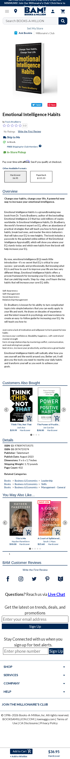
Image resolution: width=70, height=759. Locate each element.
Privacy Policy (49, 723)
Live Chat (56, 594)
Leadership (47, 480)
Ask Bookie (25, 32)
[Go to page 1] (31, 435)
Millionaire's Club (45, 33)
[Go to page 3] (36, 435)
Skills (44, 484)
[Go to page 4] (38, 435)
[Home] (35, 11)
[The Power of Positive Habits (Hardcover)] (49, 405)
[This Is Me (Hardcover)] (21, 519)
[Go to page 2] (33, 435)
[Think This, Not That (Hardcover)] (21, 405)
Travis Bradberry (13, 121)
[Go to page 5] (40, 548)
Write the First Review (29, 131)
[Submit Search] (63, 21)
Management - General (53, 487)
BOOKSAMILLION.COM (18, 719)
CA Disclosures (28, 723)
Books (7, 480)
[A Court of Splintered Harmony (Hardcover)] (50, 518)
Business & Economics (26, 480)
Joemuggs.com (45, 719)
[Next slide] (64, 410)
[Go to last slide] (6, 410)
